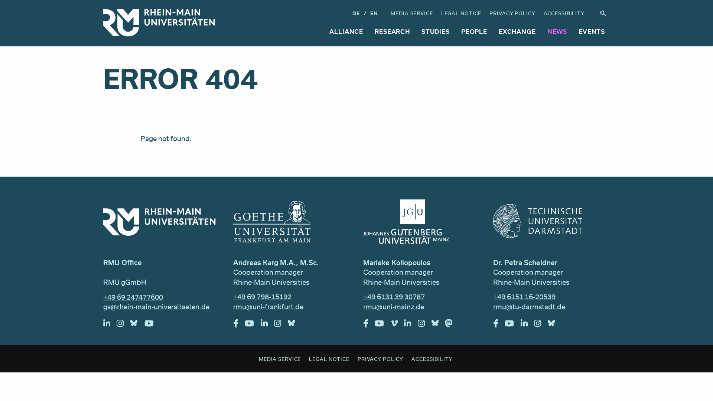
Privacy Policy (512, 13)
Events (592, 31)
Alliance (346, 31)
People (474, 31)
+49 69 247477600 (133, 297)
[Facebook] (239, 325)
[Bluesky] (137, 325)
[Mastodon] (452, 325)
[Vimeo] (397, 325)
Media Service (412, 13)
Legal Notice (461, 13)
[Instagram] (123, 325)
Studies (435, 31)
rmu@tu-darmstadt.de (529, 307)
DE (356, 13)
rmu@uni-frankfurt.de (268, 307)
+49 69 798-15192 (262, 296)
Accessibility (564, 13)
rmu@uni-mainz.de (393, 307)
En (374, 13)
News (557, 31)
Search (603, 13)
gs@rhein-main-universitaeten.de (156, 307)
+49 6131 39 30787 (394, 296)
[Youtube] (152, 325)
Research (392, 31)
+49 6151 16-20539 (524, 296)
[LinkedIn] (110, 325)
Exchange (517, 31)
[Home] (159, 22)
